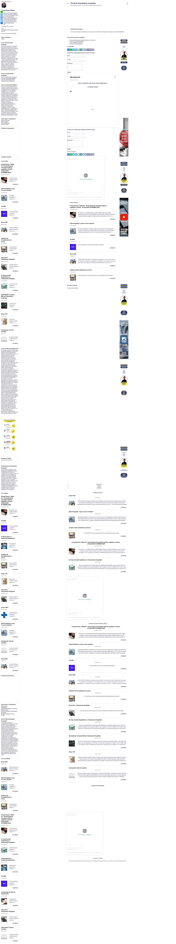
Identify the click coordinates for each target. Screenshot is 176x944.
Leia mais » (113, 219)
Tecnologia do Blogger (98, 858)
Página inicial (99, 484)
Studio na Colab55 (71, 151)
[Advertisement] (86, 16)
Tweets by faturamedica (72, 288)
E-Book (99, 485)
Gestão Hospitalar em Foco (7, 714)
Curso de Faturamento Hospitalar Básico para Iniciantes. (82, 40)
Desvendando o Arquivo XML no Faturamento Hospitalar (85, 736)
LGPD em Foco (4, 710)
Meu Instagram (4, 121)
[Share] (1, 23)
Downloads (99, 488)
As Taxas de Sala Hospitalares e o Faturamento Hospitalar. (85, 560)
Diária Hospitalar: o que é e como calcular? (82, 223)
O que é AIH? (4, 607)
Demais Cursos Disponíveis (76, 43)
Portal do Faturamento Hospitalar (83, 3)
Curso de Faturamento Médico (77, 41)
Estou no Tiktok (5, 124)
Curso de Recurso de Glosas (76, 42)
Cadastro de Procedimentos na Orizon (81, 270)
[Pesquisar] (127, 4)
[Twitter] (1, 20)
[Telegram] (1, 14)
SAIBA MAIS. (121, 31)
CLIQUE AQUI (93, 87)
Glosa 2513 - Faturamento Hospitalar (79, 705)
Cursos (99, 486)
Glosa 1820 (73, 254)
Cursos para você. (5, 123)
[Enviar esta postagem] (71, 91)
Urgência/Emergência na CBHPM (9, 708)
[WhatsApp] (1, 12)
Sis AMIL (72, 239)
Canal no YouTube (5, 120)
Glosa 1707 (72, 752)
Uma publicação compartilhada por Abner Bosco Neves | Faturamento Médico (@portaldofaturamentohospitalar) (92, 197)
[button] (115, 77)
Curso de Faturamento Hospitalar (9, 77)
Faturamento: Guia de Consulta (78, 768)
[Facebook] (1, 17)
